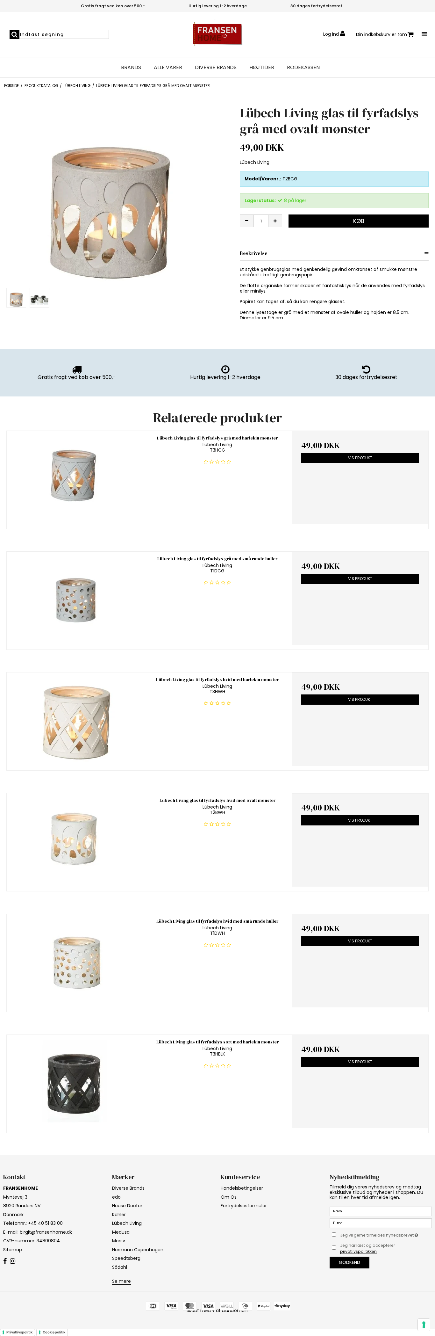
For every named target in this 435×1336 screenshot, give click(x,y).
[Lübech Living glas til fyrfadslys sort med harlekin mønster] (75, 1081)
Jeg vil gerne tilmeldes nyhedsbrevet (386, 1234)
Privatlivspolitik (19, 1332)
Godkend (349, 1262)
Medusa (121, 1232)
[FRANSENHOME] (217, 34)
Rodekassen (303, 67)
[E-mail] (381, 1223)
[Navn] (381, 1211)
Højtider (261, 67)
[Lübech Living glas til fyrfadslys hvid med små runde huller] (75, 960)
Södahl (119, 1267)
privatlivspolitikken (358, 1251)
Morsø (118, 1241)
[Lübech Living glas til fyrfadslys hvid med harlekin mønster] (75, 719)
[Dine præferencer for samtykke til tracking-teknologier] (424, 1325)
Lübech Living (127, 1223)
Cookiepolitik (54, 1332)
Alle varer (168, 67)
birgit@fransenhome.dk (46, 1232)
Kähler (119, 1214)
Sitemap (12, 1249)
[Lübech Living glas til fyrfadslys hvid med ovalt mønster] (75, 840)
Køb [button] (358, 221)
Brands (131, 67)
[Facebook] (5, 1261)
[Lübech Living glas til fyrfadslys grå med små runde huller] (75, 598)
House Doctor (127, 1205)
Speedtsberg (126, 1258)
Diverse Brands (216, 67)
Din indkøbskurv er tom (381, 34)
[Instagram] (12, 1261)
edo (116, 1197)
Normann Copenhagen (137, 1249)
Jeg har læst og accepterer (367, 1248)
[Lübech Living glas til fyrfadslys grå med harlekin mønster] (75, 477)
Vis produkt (360, 458)
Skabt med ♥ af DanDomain (217, 1310)
